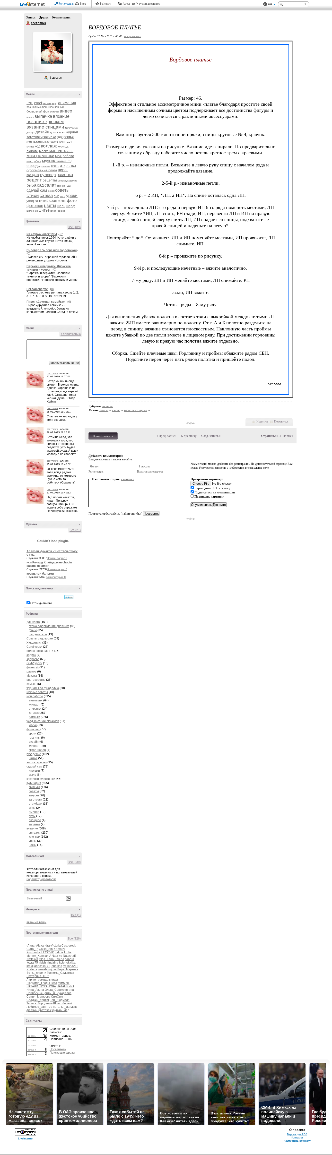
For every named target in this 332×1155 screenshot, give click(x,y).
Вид (271, 5)
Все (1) (76, 915)
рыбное (34, 812)
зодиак (31, 655)
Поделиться (281, 421)
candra (69, 959)
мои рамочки (40, 155)
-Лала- (30, 945)
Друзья (44, 17)
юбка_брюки (57, 210)
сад (40, 185)
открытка (68, 166)
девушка (71, 127)
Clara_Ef (32, 949)
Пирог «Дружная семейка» (45, 301)
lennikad (56, 966)
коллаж (49, 145)
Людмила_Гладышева (41, 983)
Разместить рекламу (297, 1140)
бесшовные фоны (37, 106)
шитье (44, 210)
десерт (30, 132)
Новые (287, 436)
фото (72, 200)
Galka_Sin (46, 949)
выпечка (43, 116)
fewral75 (32, 962)
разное (31, 671)
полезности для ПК (39, 651)
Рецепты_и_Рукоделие (55, 993)
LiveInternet (33, 4)
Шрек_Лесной (62, 1003)
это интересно (36, 762)
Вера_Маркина (67, 969)
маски (33, 725)
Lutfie (67, 952)
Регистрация (66, 3)
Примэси (32, 993)
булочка (54, 111)
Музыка (31, 675)
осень (55, 166)
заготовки (34, 137)
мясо (32, 808)
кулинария (33, 783)
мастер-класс (61, 151)
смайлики (127, 479)
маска (44, 151)
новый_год (64, 161)
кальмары (38, 141)
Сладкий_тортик (37, 1000)
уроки (72, 195)
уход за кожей (37, 201)
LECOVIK (47, 952)
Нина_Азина (35, 989)
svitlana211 (70, 966)
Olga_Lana (46, 959)
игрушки (34, 770)
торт (62, 196)
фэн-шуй (32, 667)
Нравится (262, 421)
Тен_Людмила (60, 1000)
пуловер (48, 174)
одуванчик (44, 166)
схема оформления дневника (49, 626)
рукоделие (70, 180)
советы (62, 190)
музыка (49, 160)
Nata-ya (57, 955)
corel (38, 103)
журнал (72, 132)
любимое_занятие (39, 1006)
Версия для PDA (297, 1134)
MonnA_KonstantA (38, 955)
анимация (67, 103)
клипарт (65, 141)
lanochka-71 (42, 966)
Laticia (59, 952)
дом (53, 132)
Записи (30, 17)
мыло (32, 774)
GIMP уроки (34, 663)
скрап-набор (37, 750)
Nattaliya (32, 959)
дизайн (42, 132)
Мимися (63, 983)
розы (61, 180)
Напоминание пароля (150, 471)
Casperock (68, 945)
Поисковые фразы (62, 1052)
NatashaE (69, 955)
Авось (126, 3)
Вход (83, 3)
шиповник (32, 210)
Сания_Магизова (38, 996)
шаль (61, 206)
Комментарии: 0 (57, 558)
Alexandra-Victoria (48, 945)
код (37, 146)
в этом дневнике (41, 603)
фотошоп (34, 206)
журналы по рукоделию (42, 688)
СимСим (57, 996)
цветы (50, 205)
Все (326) (74, 938)
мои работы (34, 696)
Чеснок (47, 103)
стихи (32, 195)
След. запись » (211, 436)
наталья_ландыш (65, 1006)
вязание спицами (45, 126)
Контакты (297, 1137)
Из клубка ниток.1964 (41, 234)
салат (50, 185)
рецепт (34, 179)
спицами (35, 832)
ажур (54, 103)
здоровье (65, 137)
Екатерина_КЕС (37, 976)
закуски (34, 795)
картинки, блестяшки (40, 779)
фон (53, 200)
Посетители (58, 1049)
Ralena (59, 959)
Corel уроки (34, 646)
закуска (49, 137)
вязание (61, 116)
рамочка (64, 174)
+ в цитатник (132, 36)
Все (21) (75, 530)
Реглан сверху (37, 289)
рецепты (50, 180)
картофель (52, 141)
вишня (30, 117)
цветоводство (35, 679)
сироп (51, 191)
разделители (38, 634)
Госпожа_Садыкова (60, 972)
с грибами (35, 803)
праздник (32, 175)
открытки (35, 708)
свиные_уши (64, 185)
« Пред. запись (166, 436)
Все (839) (74, 862)
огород (32, 166)
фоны (62, 201)
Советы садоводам (39, 638)
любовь (32, 151)
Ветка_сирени (36, 972)
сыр (56, 196)
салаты (34, 791)
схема (46, 195)
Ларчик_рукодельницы (42, 979)
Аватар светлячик (52, 52)
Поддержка (265, 4)
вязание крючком (45, 121)
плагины (34, 737)
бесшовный (56, 106)
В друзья (56, 77)
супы (32, 816)
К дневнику (189, 436)
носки (32, 845)
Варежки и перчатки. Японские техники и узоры (48, 268)
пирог (63, 170)
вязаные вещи (36, 922)
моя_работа (33, 161)
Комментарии (61, 17)
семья (30, 684)
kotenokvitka (67, 962)
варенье (34, 824)
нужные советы (37, 692)
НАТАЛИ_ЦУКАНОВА (41, 986)
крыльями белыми (40, 573)
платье (103, 410)
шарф (70, 206)
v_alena (31, 969)
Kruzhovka (33, 952)
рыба (31, 185)
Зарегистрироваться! (41, 879)
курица (63, 146)
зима (29, 141)
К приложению (71, 334)
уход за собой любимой (42, 721)
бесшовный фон (37, 111)
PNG (29, 103)
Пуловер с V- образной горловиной (51, 250)
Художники (34, 642)
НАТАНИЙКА (65, 986)
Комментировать (103, 435)
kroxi (29, 966)
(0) (61, 234)
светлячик (28, 23)
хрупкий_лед (60, 1010)
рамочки (34, 717)
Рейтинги (105, 3)
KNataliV (59, 949)
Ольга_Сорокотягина (59, 989)
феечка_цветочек (38, 1010)
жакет (60, 132)
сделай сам (36, 190)
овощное (35, 820)
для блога (33, 622)
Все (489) (74, 227)
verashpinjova (47, 969)
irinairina (52, 962)
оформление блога (41, 170)
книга (30, 146)
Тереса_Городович (39, 1003)
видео (66, 111)
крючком (34, 836)
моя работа (64, 156)
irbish (42, 962)
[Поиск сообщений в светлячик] (68, 597)
